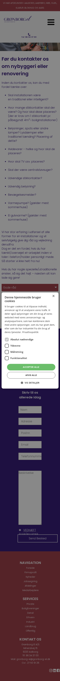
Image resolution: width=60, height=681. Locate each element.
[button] (30, 383)
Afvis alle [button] (31, 375)
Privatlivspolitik (30, 332)
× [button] (53, 296)
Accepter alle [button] (31, 367)
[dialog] (29, 340)
